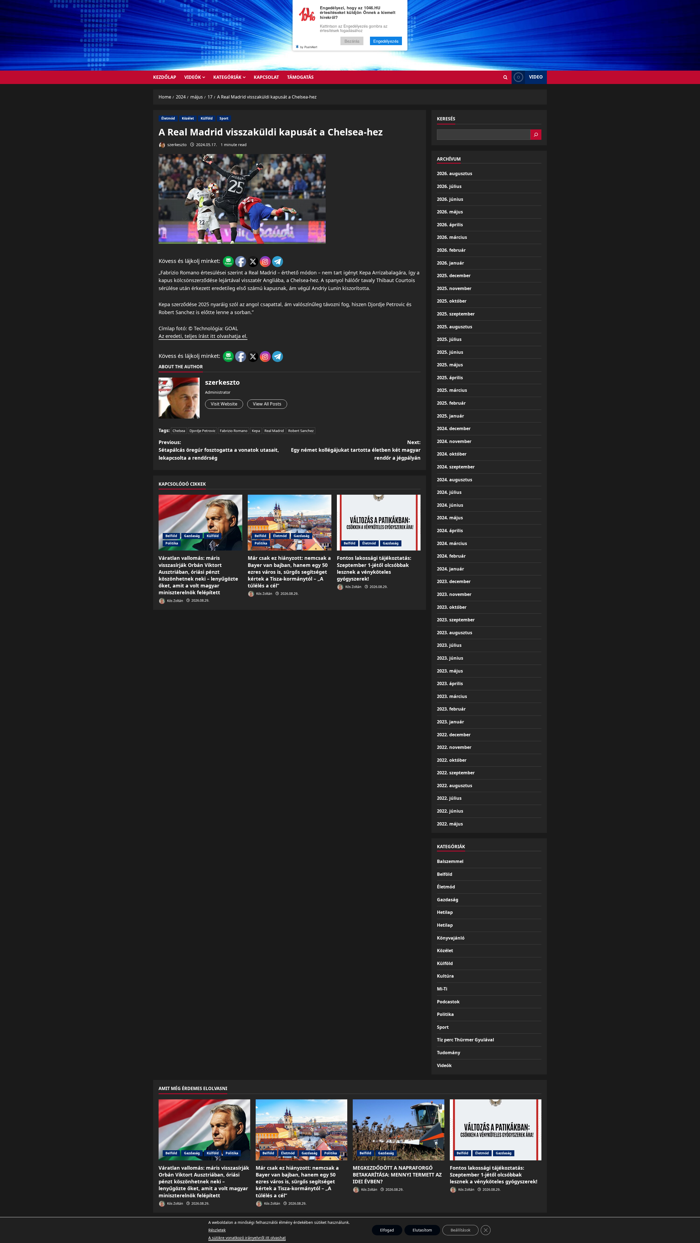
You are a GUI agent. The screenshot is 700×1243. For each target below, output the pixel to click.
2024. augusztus (454, 480)
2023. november (454, 594)
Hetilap (445, 912)
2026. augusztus (454, 173)
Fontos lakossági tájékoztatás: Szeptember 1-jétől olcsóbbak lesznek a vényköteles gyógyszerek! (374, 568)
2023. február (451, 709)
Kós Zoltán (174, 600)
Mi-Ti (442, 989)
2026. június (450, 199)
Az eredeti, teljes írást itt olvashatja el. (203, 336)
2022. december (454, 735)
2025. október (451, 301)
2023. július (449, 645)
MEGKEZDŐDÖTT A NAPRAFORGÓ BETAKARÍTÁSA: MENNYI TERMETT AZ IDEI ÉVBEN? (397, 1174)
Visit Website (224, 404)
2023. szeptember (456, 620)
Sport (224, 118)
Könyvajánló (451, 938)
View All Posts (267, 404)
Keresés (446, 119)
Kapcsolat (266, 77)
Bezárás (352, 41)
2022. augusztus (454, 786)
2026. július (449, 186)
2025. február (451, 403)
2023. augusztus (454, 633)
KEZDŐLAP (164, 77)
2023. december (454, 581)
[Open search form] (505, 77)
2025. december (454, 276)
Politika (171, 543)
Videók (192, 77)
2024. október (451, 454)
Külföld (207, 118)
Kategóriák (227, 77)
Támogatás (300, 77)
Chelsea (179, 430)
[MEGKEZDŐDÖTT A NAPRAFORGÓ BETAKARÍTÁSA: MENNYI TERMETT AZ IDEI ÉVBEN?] (398, 1129)
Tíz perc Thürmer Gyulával (465, 1040)
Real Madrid (274, 430)
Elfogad (387, 1230)
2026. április (450, 225)
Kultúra (445, 976)
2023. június (450, 658)
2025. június (450, 352)
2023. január (450, 722)
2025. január (450, 416)
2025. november (454, 288)
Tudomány (448, 1053)
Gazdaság (192, 536)
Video (536, 77)
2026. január (450, 263)
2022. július (449, 798)
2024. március (452, 543)
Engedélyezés (386, 41)
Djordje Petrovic (202, 430)
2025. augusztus (454, 327)
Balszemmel (450, 861)
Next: (356, 450)
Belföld (171, 536)
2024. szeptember (456, 467)
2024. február (451, 556)
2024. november (454, 441)
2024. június (450, 505)
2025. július (449, 339)
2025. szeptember (456, 314)
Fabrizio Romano (233, 430)
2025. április (450, 378)
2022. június (450, 811)
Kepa (256, 430)
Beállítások (460, 1230)
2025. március (452, 390)
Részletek (217, 1230)
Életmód (168, 118)
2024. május (450, 518)
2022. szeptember (456, 773)
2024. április (450, 531)
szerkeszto (176, 144)
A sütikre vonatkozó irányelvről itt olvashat (247, 1237)
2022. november (454, 747)
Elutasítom (422, 1230)
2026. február (451, 250)
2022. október (451, 760)
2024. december (454, 428)
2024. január (450, 569)
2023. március (452, 696)
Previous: (219, 450)
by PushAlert (308, 47)
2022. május (450, 824)
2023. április (450, 683)
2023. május (450, 671)
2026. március (452, 237)
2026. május (450, 212)
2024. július (449, 492)
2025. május (450, 365)
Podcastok (448, 1002)
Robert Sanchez (301, 430)
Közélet (188, 118)
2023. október (451, 607)
